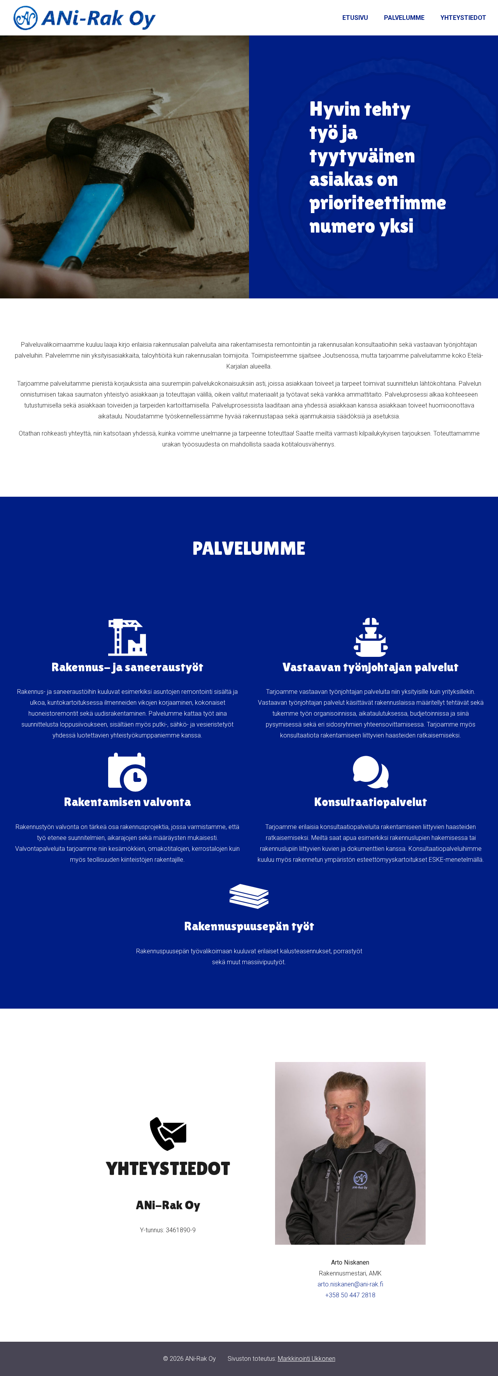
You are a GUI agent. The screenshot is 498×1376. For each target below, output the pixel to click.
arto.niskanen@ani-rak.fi (350, 1284)
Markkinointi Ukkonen (306, 1358)
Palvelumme (404, 17)
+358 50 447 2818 (350, 1295)
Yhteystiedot (463, 17)
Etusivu (355, 17)
